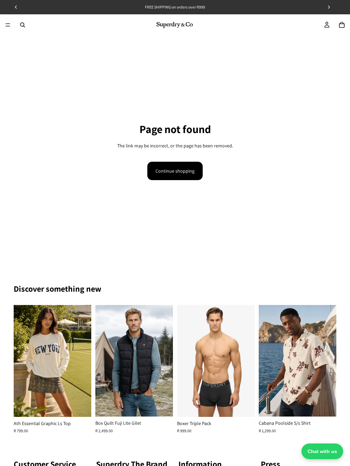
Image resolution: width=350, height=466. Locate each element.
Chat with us (322, 451)
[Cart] (341, 24)
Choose (86, 406)
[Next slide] (83, 360)
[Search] (22, 24)
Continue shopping (175, 171)
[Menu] (8, 25)
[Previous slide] (21, 360)
